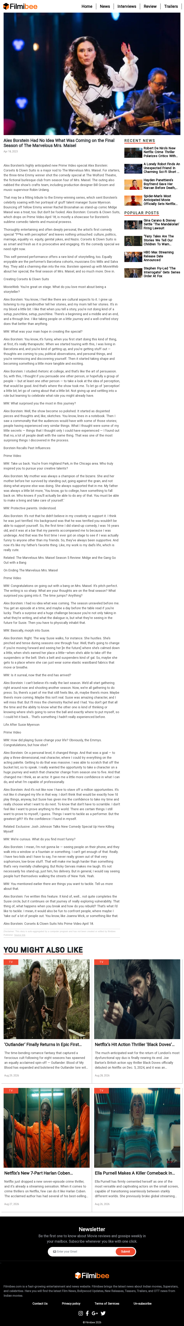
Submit (125, 1251)
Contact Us (40, 1303)
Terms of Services (107, 1303)
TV (11, 962)
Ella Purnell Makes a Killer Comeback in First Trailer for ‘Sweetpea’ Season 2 (133, 1173)
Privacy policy (71, 1303)
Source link (19, 935)
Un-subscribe (142, 1303)
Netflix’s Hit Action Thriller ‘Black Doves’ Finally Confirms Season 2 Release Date (133, 1044)
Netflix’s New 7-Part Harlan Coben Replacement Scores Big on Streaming (41, 1173)
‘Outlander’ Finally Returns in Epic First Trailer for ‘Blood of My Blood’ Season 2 (42, 1044)
